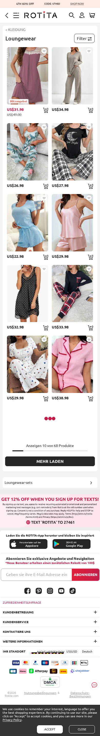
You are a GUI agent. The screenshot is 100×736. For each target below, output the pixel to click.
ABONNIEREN (85, 575)
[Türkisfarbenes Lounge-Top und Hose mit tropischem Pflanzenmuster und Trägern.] (27, 151)
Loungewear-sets (18, 483)
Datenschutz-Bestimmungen (80, 694)
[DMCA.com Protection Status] (50, 682)
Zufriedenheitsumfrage (22, 602)
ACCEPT (49, 729)
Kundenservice (15, 622)
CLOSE (82, 729)
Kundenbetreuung (18, 612)
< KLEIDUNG (15, 30)
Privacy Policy (12, 719)
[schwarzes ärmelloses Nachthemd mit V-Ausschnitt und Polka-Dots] (27, 293)
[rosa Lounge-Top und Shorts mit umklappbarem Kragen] (72, 364)
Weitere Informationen (23, 641)
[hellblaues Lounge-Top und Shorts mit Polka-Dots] (27, 222)
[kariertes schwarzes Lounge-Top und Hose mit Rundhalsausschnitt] (72, 151)
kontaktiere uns (17, 631)
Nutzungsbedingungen (40, 693)
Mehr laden (50, 461)
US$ (69, 651)
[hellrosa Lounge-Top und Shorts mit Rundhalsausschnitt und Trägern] (72, 222)
